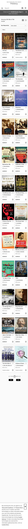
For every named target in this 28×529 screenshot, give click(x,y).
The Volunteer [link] (19, 79)
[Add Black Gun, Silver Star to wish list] (26, 342)
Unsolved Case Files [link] (7, 79)
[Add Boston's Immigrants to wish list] (13, 143)
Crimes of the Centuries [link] (7, 221)
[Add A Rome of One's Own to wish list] (26, 370)
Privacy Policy (19, 507)
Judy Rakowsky (7, 337)
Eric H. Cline (6, 52)
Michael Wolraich (7, 194)
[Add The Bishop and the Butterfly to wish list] (13, 200)
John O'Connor (20, 194)
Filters (3, 29)
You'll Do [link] (5, 249)
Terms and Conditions (7, 507)
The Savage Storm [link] (7, 306)
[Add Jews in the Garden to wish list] (13, 342)
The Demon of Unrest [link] (20, 50)
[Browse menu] (25, 8)
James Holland (7, 308)
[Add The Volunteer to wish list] (26, 86)
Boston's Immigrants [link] (7, 136)
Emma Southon (20, 365)
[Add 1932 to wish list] (26, 285)
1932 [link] (17, 278)
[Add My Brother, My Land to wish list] (13, 171)
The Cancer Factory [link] (20, 221)
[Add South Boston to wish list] (26, 143)
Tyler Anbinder (7, 109)
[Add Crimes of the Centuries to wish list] (13, 228)
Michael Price (6, 137)
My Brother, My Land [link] (7, 164)
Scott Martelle (20, 280)
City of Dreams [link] (6, 107)
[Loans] (22, 8)
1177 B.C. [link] (5, 50)
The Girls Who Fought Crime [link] (7, 363)
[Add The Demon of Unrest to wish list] (26, 57)
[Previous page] (9, 376)
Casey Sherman (20, 166)
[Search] (2, 8)
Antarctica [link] (18, 107)
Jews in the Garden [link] (7, 335)
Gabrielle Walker (20, 109)
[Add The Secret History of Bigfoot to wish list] (26, 200)
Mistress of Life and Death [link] (20, 249)
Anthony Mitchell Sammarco (21, 137)
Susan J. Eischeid (20, 251)
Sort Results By (5, 25)
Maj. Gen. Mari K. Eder (8, 365)
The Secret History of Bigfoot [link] (20, 193)
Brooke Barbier (20, 308)
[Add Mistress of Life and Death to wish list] (26, 257)
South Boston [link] (19, 136)
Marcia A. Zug (7, 251)
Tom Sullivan (6, 81)
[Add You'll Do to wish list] (13, 257)
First (11, 380)
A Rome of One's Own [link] (20, 363)
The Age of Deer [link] (7, 278)
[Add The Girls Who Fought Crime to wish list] (13, 370)
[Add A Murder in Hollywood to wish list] (26, 171)
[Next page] (20, 376)
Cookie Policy (5, 524)
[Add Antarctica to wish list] (26, 114)
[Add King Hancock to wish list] (26, 313)
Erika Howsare (7, 280)
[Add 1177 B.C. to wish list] (13, 57)
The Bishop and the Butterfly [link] (7, 193)
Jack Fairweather (20, 81)
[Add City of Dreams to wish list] (13, 114)
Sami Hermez (6, 166)
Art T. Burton (19, 337)
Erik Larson (19, 52)
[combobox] (10, 8)
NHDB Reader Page (16, 12)
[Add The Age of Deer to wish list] (13, 285)
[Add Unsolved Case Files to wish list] (13, 86)
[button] (23, 20)
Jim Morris (19, 223)
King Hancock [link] (19, 306)
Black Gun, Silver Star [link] (20, 335)
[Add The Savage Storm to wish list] (13, 313)
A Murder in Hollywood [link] (20, 164)
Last (18, 380)
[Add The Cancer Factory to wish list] (26, 228)
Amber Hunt (6, 223)
